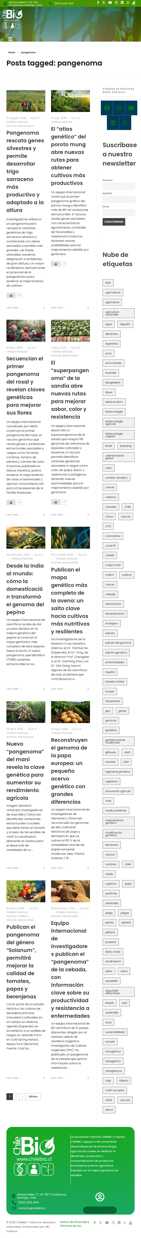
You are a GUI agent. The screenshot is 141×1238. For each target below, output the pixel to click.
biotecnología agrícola (114, 423)
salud (124, 971)
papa (128, 883)
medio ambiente (115, 810)
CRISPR (109, 555)
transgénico (113, 1061)
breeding (125, 446)
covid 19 (110, 546)
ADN (108, 283)
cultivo (109, 575)
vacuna (125, 1100)
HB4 (126, 762)
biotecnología (114, 411)
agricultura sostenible (112, 313)
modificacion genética (113, 834)
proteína (110, 942)
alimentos (111, 334)
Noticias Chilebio (17, 916)
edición (110, 633)
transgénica (113, 1051)
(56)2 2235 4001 (64, 3)
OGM (128, 864)
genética (111, 730)
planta (109, 922)
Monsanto (111, 845)
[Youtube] (131, 108)
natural (109, 854)
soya (108, 1022)
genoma (110, 720)
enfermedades (114, 662)
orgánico (111, 883)
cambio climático (116, 478)
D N (37, 118)
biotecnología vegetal (114, 435)
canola (109, 487)
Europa (109, 691)
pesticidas (111, 903)
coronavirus (112, 536)
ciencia (125, 516)
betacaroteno (114, 402)
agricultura (112, 302)
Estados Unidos (114, 681)
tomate (110, 1042)
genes (122, 711)
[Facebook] (107, 108)
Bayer (109, 392)
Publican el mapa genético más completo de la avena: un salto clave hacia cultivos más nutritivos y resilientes (70, 600)
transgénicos (113, 1071)
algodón (125, 324)
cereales (110, 507)
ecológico (111, 623)
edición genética (116, 652)
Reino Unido (112, 952)
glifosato (110, 752)
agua (108, 324)
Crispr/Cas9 (113, 565)
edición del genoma (118, 643)
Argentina (111, 344)
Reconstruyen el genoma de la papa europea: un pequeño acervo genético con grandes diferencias (69, 771)
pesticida (111, 893)
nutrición (111, 864)
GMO (127, 752)
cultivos (127, 575)
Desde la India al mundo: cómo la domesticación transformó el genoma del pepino (25, 589)
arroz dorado (113, 363)
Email (106, 206)
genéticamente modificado (115, 741)
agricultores (112, 292)
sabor (109, 971)
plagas (125, 913)
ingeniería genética (117, 772)
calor (108, 468)
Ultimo (33, 1096)
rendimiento (113, 961)
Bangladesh (112, 382)
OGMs (109, 874)
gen (107, 711)
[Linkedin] (113, 122)
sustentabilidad (115, 1032)
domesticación (114, 614)
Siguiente (22, 1096)
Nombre (108, 180)
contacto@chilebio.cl (32, 1208)
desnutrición (113, 604)
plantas (126, 922)
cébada (110, 594)
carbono (110, 497)
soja (124, 1003)
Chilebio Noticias (17, 122)
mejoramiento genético (114, 821)
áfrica (109, 1110)
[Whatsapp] (125, 122)
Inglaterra (111, 781)
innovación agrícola (118, 791)
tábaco (123, 1080)
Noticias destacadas (20, 126)
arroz (108, 353)
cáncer (110, 584)
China (109, 516)
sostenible (111, 1012)
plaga (109, 913)
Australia (110, 373)
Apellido (107, 193)
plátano (110, 932)
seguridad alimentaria (112, 992)
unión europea (114, 1090)
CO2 (108, 526)
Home (11, 52)
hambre (110, 762)
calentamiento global (114, 457)
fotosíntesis (112, 701)
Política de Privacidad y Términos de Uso (74, 1224)
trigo (108, 1080)
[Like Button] (11, 295)
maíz (108, 801)
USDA (108, 1100)
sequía (109, 1003)
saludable (111, 981)
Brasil (108, 446)
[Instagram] (119, 108)
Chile (127, 507)
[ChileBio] (37, 19)
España (110, 672)
